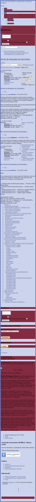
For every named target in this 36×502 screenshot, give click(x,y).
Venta (7, 296)
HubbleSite (8, 467)
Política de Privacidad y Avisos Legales (15, 476)
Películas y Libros (9, 242)
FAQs (6, 479)
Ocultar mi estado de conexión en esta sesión (14, 42)
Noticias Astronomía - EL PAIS (13, 468)
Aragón (8, 248)
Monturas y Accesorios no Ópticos (14, 218)
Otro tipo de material (10, 299)
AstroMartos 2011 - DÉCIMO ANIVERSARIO (19, 278)
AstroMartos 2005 (11, 287)
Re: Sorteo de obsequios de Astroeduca (14, 131)
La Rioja (8, 264)
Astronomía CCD (9, 228)
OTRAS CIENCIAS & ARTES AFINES (15, 239)
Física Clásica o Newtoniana (12, 209)
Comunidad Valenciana (12, 257)
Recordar (4, 40)
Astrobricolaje (8, 219)
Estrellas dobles (9, 224)
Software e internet (10, 236)
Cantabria (8, 249)
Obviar (2, 5)
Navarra (8, 266)
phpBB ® (11, 482)
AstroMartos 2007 (11, 284)
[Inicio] (18, 3)
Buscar (20, 65)
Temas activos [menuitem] (11, 17)
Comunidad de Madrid (12, 255)
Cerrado (3, 62)
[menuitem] (10, 19)
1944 (11, 76)
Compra (8, 294)
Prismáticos (8, 216)
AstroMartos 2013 (11, 276)
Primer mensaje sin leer (7, 67)
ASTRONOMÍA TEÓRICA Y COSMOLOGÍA (17, 207)
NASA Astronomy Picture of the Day (15, 465)
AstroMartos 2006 (11, 285)
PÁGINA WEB (8, 300)
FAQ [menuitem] (8, 11)
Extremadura (9, 258)
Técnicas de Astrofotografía (12, 221)
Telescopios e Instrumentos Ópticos (14, 215)
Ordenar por (25, 77)
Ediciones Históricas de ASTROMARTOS (16, 272)
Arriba (6, 436)
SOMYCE (8, 464)
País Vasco (9, 267)
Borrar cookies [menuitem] (9, 438)
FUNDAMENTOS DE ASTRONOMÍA (27, 145)
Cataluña (8, 254)
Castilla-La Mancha (11, 252)
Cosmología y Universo (11, 212)
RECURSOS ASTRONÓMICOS (13, 233)
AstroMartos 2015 (11, 273)
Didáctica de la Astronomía (12, 234)
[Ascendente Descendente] (26, 80)
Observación (8, 225)
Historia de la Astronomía (12, 206)
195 (11, 124)
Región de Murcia (11, 270)
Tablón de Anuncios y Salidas (13, 245)
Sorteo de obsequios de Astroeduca (15, 59)
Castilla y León (10, 251)
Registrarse (4, 33)
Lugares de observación (11, 231)
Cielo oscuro (8, 230)
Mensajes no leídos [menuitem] (12, 14)
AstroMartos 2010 (19, 54)
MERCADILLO (8, 291)
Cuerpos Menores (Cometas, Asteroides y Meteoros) (27, 155)
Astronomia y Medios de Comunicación (15, 237)
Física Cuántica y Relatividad (13, 210)
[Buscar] (18, 47)
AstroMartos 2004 (11, 288)
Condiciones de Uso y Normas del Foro (15, 478)
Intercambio (9, 297)
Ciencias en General (10, 240)
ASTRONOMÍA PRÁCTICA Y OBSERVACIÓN (17, 213)
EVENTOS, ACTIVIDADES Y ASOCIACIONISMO (14, 52)
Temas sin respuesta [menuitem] (12, 16)
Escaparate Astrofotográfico (12, 222)
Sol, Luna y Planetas (27, 152)
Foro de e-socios (9, 290)
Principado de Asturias (12, 269)
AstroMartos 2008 (11, 282)
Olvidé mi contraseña (7, 39)
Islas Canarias (9, 263)
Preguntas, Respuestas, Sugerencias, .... (15, 302)
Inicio (5, 51)
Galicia (8, 260)
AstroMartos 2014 (11, 275)
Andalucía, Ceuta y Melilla (13, 246)
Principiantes (25, 148)
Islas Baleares (9, 261)
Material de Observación (11, 293)
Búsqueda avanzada (28, 65)
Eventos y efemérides (10, 227)
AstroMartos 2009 (11, 281)
